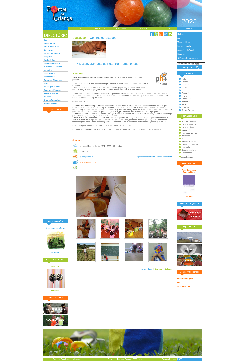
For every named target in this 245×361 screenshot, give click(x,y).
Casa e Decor (50, 73)
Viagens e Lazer (51, 93)
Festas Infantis (50, 60)
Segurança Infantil (189, 150)
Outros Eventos (188, 110)
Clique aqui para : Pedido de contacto (153, 157)
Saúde (47, 40)
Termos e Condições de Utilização (66, 359)
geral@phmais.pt (86, 157)
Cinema (185, 82)
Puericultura (49, 43)
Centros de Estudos (103, 37)
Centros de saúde (189, 124)
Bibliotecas (186, 136)
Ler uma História (184, 46)
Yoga (46, 83)
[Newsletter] (170, 34)
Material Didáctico (52, 63)
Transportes (49, 77)
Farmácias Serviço (189, 133)
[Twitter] (156, 34)
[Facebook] (152, 34)
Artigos (180, 38)
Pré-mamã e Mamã (52, 47)
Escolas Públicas (189, 127)
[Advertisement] (56, 165)
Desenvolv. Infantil (52, 53)
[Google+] (161, 34)
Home (79, 28)
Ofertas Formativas (52, 100)
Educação (48, 50)
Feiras (184, 104)
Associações (187, 130)
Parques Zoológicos (190, 144)
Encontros (186, 102)
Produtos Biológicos (53, 80)
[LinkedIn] (166, 34)
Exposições (186, 93)
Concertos (186, 85)
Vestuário (48, 70)
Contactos (189, 28)
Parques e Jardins (189, 141)
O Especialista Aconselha (188, 58)
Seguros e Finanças (53, 90)
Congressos (187, 99)
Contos (185, 87)
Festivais (185, 107)
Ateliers (185, 79)
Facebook (166, 28)
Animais (47, 97)
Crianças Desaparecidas (185, 157)
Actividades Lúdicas (53, 67)
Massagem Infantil (52, 87)
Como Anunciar (122, 28)
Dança (184, 90)
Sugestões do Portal (186, 50)
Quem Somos (100, 28)
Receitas (181, 54)
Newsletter (144, 28)
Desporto (48, 57)
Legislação (186, 147)
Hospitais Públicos (189, 122)
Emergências (187, 153)
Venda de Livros (184, 42)
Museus (185, 139)
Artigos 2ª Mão (50, 103)
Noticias (181, 34)
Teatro (184, 96)
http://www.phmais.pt (88, 162)
